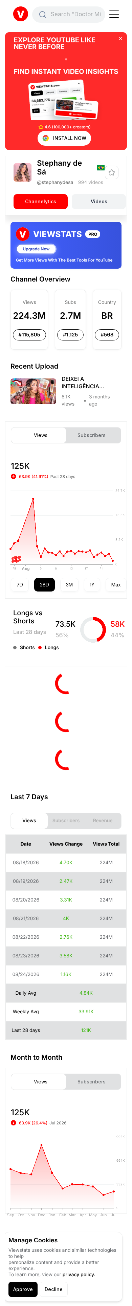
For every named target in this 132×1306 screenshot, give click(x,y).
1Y (92, 584)
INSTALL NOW (69, 138)
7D (20, 584)
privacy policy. (79, 1275)
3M (69, 584)
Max (116, 584)
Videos (99, 201)
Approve (23, 1289)
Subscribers (92, 435)
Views (40, 435)
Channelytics (40, 201)
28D (44, 584)
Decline (54, 1289)
